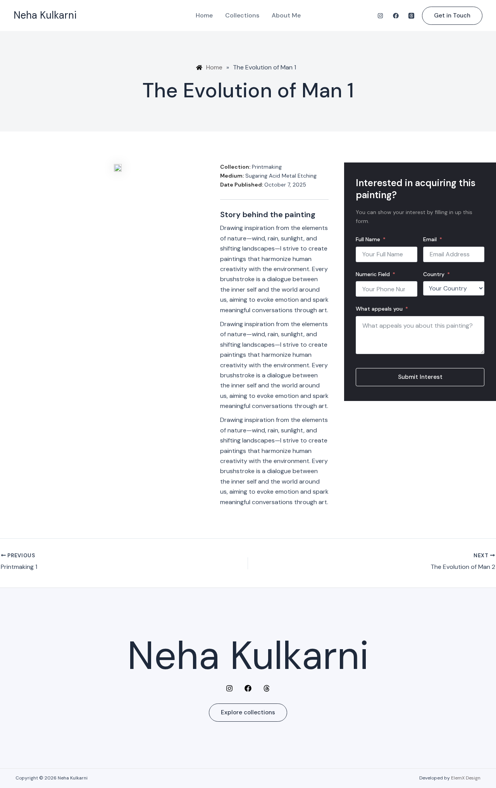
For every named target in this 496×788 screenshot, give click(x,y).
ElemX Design (465, 778)
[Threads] (411, 16)
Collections (242, 15)
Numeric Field (373, 274)
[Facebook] (396, 16)
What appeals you (379, 308)
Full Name (368, 239)
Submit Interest (420, 377)
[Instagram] (380, 16)
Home (204, 15)
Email (430, 239)
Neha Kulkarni (45, 15)
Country (433, 274)
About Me (286, 15)
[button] (452, 16)
